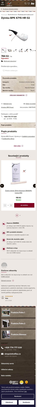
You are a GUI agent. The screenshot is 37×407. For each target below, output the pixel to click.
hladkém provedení (28, 136)
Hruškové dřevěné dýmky (26, 82)
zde (25, 391)
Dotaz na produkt (31, 104)
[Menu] (2, 3)
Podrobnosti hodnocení (25, 15)
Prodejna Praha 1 (18, 312)
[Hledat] (25, 3)
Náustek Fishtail (29, 88)
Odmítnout (9, 402)
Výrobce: (7, 107)
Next (35, 186)
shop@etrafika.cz (13, 354)
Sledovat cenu (7, 104)
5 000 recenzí (5, 276)
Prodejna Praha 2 (18, 323)
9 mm (32, 85)
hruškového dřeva (8, 139)
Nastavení (17, 396)
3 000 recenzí (16, 253)
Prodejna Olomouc (18, 334)
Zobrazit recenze (6, 280)
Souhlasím (26, 402)
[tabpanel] (18, 185)
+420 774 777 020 (10, 117)
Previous (2, 186)
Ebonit (32, 90)
